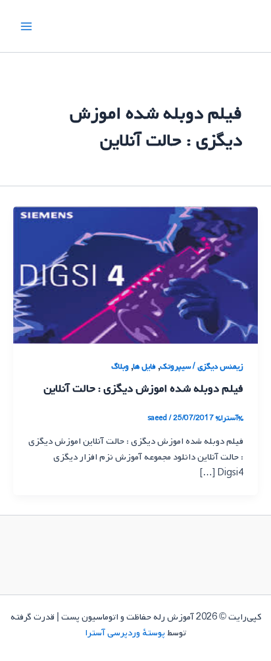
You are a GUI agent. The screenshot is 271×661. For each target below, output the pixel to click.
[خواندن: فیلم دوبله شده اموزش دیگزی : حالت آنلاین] (135, 274)
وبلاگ (120, 366)
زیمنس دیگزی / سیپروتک (201, 366)
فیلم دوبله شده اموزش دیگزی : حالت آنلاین (143, 389)
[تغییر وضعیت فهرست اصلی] (26, 26)
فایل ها (144, 366)
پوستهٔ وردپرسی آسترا (125, 632)
